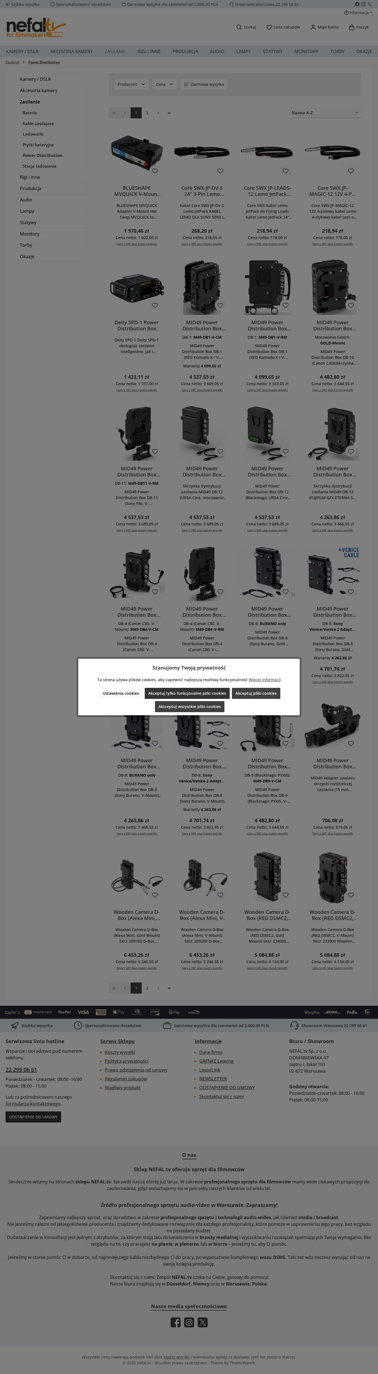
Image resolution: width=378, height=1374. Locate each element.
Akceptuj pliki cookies (256, 693)
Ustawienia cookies (121, 693)
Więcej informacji (265, 679)
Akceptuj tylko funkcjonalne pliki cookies (187, 693)
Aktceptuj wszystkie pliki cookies (190, 706)
